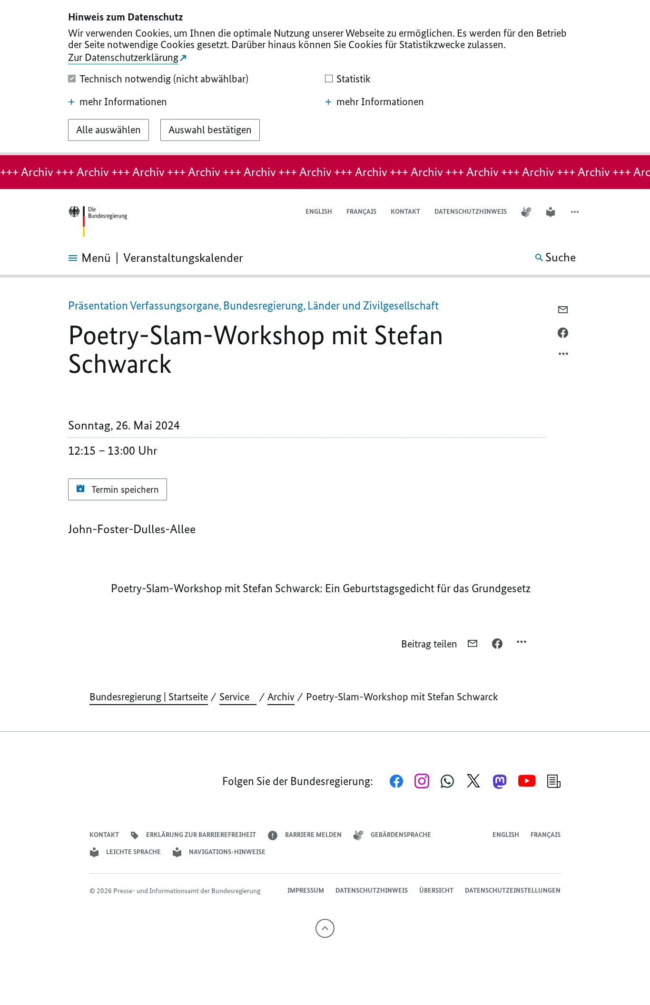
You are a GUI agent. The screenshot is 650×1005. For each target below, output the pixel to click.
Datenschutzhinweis (470, 212)
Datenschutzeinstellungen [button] (513, 890)
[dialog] (325, 77)
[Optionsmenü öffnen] (564, 356)
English (318, 212)
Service (237, 696)
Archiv (281, 696)
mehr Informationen (123, 102)
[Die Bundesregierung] (97, 221)
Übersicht (436, 890)
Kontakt (405, 212)
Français (361, 212)
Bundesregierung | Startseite (148, 696)
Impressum (305, 890)
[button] (576, 212)
